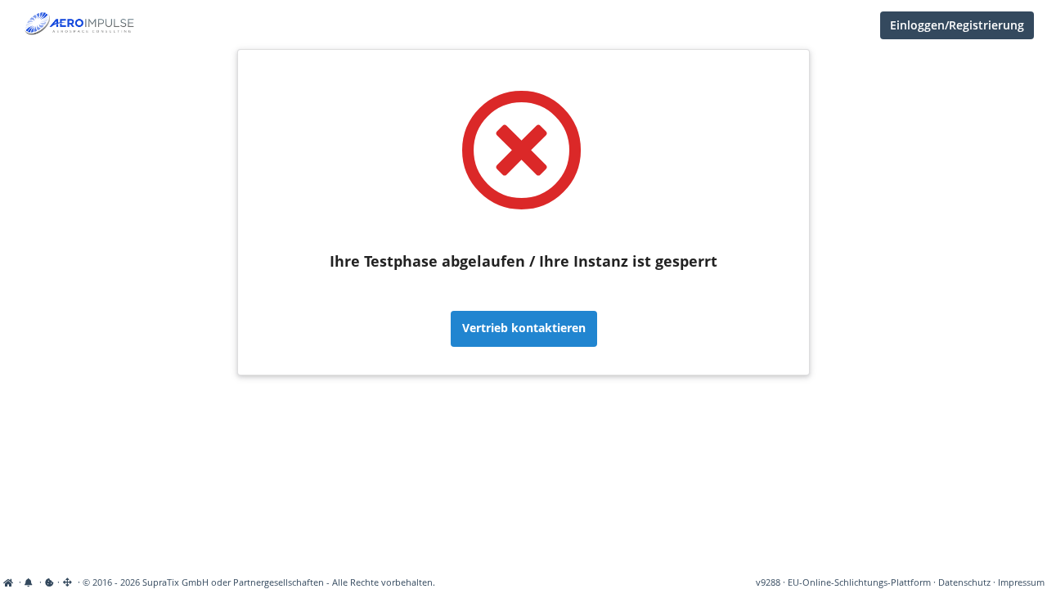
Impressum (1021, 582)
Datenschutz (964, 582)
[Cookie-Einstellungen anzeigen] (49, 582)
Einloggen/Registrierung (957, 25)
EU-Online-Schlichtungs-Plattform (859, 582)
